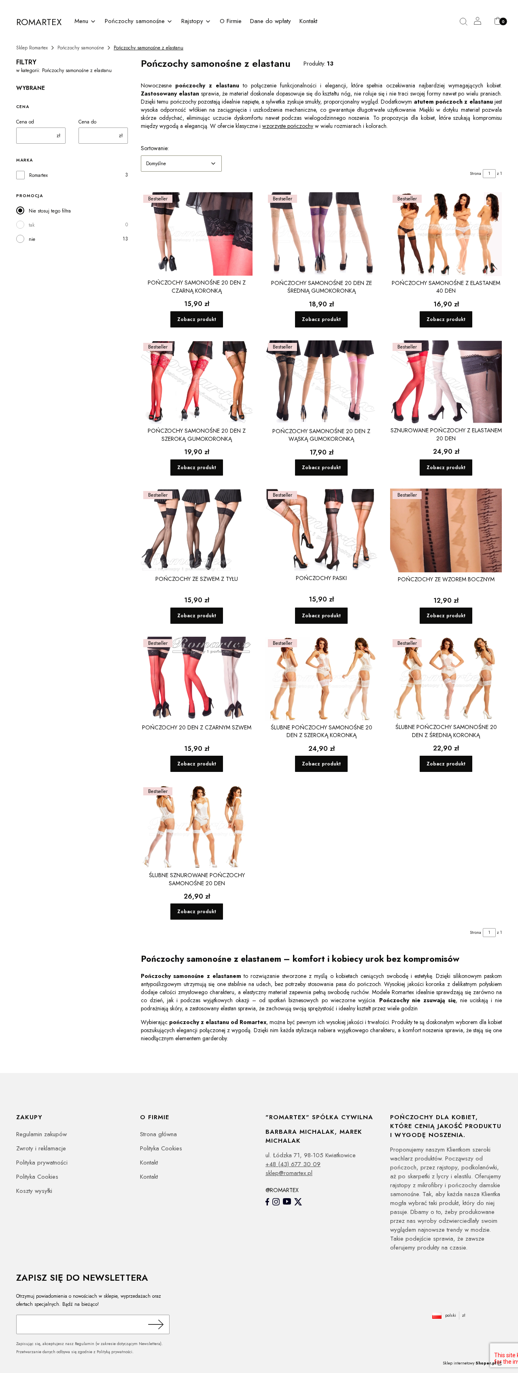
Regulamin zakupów (41, 1134)
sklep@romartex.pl (288, 1173)
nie (32, 239)
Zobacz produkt (196, 319)
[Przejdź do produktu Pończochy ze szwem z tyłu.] (197, 530)
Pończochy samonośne (80, 47)
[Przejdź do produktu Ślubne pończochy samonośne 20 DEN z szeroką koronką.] (321, 679)
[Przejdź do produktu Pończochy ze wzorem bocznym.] (446, 530)
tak (31, 225)
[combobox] (181, 163)
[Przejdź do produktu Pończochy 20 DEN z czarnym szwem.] (197, 679)
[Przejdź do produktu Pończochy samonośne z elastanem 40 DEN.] (446, 234)
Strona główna (158, 1134)
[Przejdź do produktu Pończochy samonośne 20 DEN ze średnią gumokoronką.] (321, 234)
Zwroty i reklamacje (41, 1148)
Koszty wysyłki (34, 1190)
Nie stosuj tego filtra (50, 211)
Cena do (87, 121)
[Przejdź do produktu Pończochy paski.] (321, 530)
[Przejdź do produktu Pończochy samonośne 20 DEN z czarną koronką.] (197, 234)
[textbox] (181, 163)
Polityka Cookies (37, 1176)
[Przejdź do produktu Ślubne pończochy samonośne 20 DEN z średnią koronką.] (446, 678)
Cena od (25, 121)
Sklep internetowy (469, 1363)
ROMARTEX (39, 21)
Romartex (38, 175)
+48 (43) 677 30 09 (293, 1164)
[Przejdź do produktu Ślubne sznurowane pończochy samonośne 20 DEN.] (197, 826)
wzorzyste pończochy (287, 126)
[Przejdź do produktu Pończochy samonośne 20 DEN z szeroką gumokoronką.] (197, 382)
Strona (475, 173)
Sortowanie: (155, 148)
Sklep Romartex (32, 47)
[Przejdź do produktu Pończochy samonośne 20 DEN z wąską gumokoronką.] (321, 382)
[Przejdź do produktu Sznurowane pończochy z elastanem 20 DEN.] (446, 381)
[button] (85, 21)
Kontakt (149, 1162)
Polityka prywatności (42, 1162)
